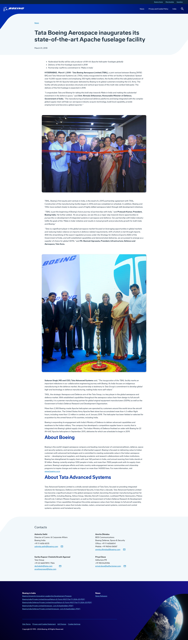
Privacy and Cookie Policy (158, 9)
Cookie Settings (74, 624)
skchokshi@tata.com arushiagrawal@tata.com (45, 567)
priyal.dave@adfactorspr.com (108, 566)
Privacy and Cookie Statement (44, 624)
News (142, 9)
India (174, 9)
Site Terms (26, 624)
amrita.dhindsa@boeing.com (107, 549)
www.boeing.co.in (52, 471)
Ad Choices (61, 624)
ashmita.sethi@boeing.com (46, 546)
